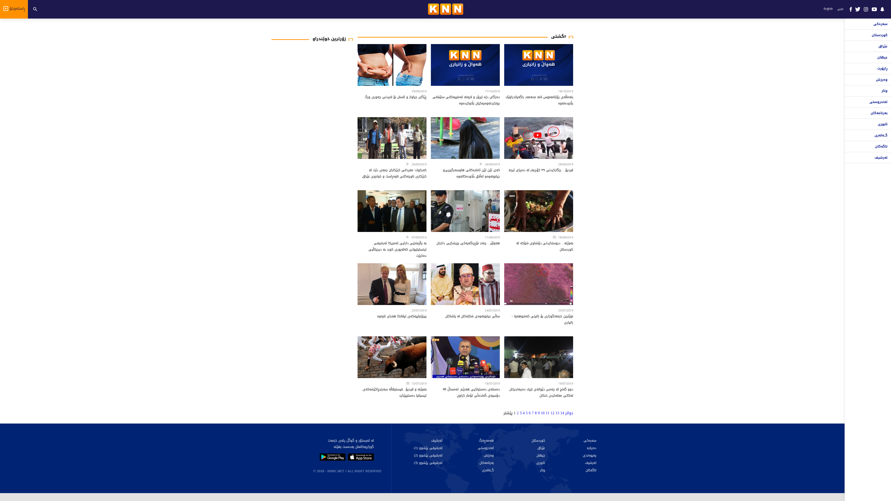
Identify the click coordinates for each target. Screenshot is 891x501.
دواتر (569, 413)
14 (562, 413)
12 (552, 413)
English (828, 9)
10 (543, 413)
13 (557, 413)
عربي (840, 8)
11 (547, 413)
